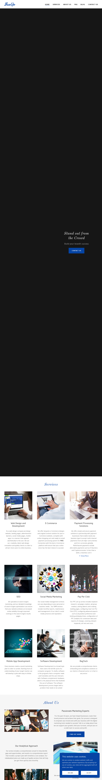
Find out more (75, 734)
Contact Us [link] (93, 4)
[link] (20, 5)
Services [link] (56, 4)
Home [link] (47, 4)
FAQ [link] (75, 4)
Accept (89, 773)
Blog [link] (83, 4)
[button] (84, 556)
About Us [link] (67, 4)
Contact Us (76, 251)
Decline (70, 773)
